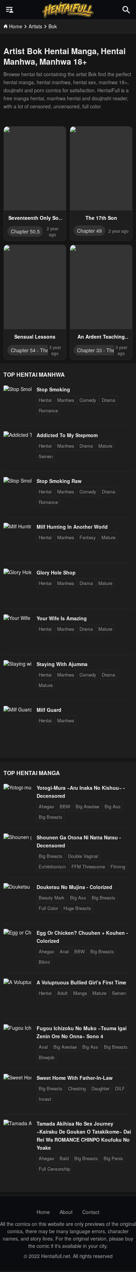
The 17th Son (101, 217)
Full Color (48, 908)
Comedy (88, 400)
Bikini (44, 962)
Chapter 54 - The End (35, 350)
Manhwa (65, 400)
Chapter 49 (89, 230)
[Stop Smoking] (17, 388)
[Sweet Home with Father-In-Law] (17, 1077)
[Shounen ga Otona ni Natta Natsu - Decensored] (17, 836)
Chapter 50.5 (25, 231)
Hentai (45, 400)
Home (43, 1211)
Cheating (77, 1088)
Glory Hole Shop (56, 572)
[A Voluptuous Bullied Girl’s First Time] (17, 981)
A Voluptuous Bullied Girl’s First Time (81, 982)
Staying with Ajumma (62, 663)
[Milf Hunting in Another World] (17, 526)
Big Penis (113, 1158)
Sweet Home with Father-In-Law (75, 1077)
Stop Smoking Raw (59, 480)
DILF (120, 1088)
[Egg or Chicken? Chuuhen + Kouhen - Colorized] (17, 932)
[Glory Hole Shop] (17, 572)
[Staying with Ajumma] (17, 663)
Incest (45, 1099)
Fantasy (88, 537)
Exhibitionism (52, 866)
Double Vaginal (83, 856)
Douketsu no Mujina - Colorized (74, 886)
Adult (62, 993)
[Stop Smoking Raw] (17, 480)
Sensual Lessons (34, 336)
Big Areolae (87, 806)
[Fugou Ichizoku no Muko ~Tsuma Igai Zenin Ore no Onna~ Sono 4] (17, 1027)
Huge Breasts (77, 908)
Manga (80, 993)
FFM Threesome (88, 866)
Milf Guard (49, 709)
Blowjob (46, 1057)
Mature (105, 445)
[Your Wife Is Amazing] (17, 617)
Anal (64, 951)
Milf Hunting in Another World (72, 526)
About (66, 1211)
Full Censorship (54, 1168)
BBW (65, 806)
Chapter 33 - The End (101, 350)
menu (10, 10)
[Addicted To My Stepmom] (17, 434)
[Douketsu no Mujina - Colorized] (17, 886)
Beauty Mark (52, 897)
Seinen (46, 456)
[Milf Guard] (17, 709)
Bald (64, 1158)
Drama (108, 400)
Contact (90, 1211)
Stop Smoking (53, 389)
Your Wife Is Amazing (62, 618)
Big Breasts (50, 817)
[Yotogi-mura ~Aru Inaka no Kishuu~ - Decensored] (17, 787)
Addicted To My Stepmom (67, 435)
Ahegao (46, 806)
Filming (118, 866)
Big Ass (113, 806)
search (126, 9)
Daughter (100, 1088)
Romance (48, 410)
